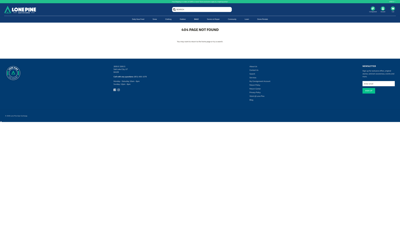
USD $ (391, 1)
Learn (247, 19)
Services (252, 77)
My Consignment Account (259, 81)
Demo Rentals (262, 19)
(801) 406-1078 (140, 77)
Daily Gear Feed (138, 19)
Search (252, 74)
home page (206, 41)
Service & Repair (213, 19)
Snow (155, 19)
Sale (196, 19)
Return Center (255, 89)
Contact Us (253, 70)
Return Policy (254, 85)
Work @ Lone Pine (256, 96)
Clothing (168, 19)
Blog (251, 100)
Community (232, 19)
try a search (218, 41)
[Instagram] (118, 90)
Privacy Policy (255, 92)
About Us (253, 66)
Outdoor (183, 19)
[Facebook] (115, 90)
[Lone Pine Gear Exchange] (20, 9)
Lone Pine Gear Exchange (19, 116)
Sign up (368, 91)
